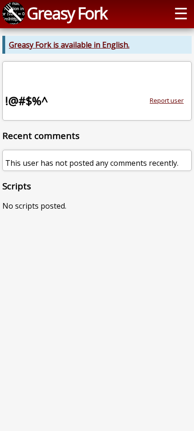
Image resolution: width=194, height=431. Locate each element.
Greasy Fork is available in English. (69, 45)
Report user (167, 100)
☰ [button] (181, 13)
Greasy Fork (67, 13)
